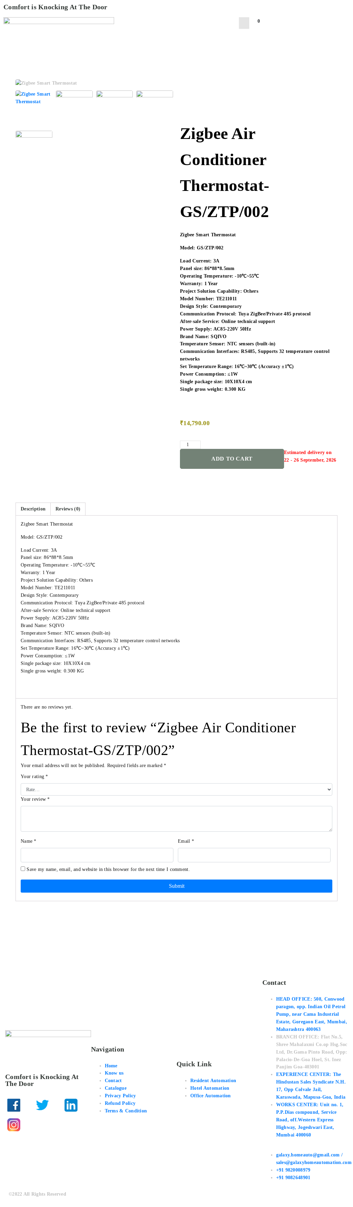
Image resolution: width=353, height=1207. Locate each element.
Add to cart (232, 459)
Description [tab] (33, 508)
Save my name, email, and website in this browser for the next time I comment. (108, 869)
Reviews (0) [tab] (68, 508)
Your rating (34, 776)
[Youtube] (42, 1124)
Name (29, 841)
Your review (35, 799)
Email (186, 841)
